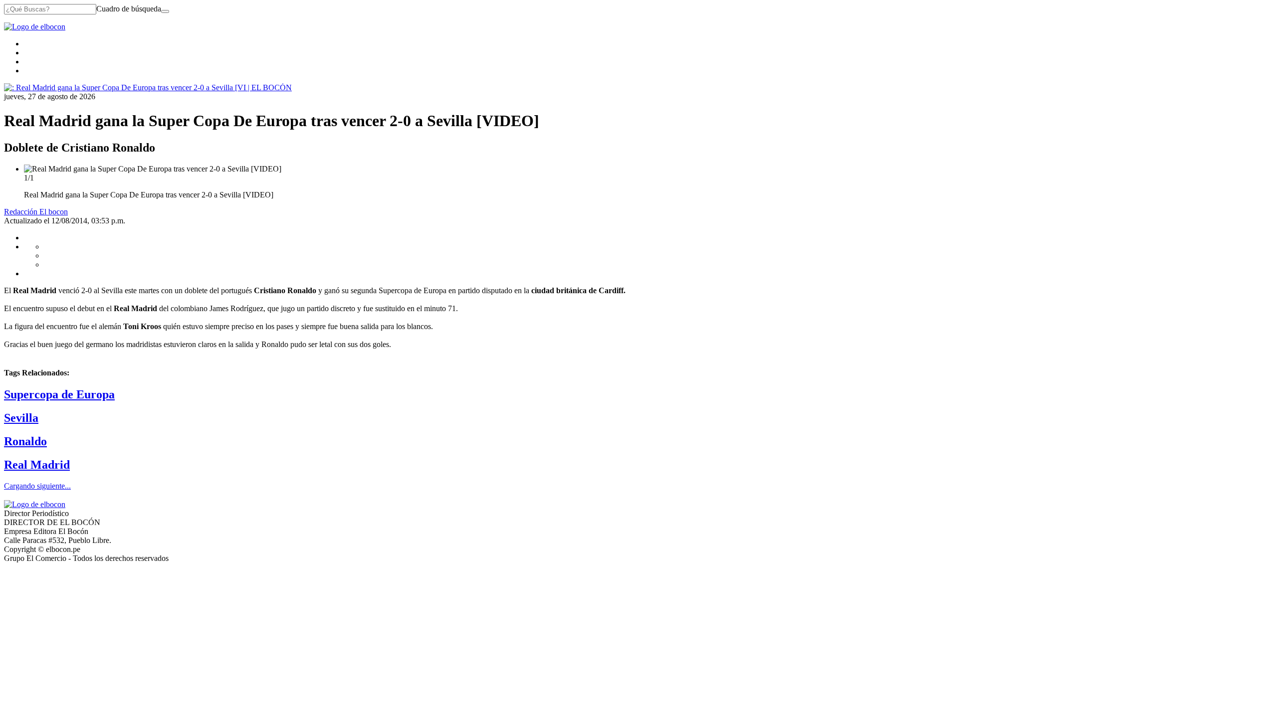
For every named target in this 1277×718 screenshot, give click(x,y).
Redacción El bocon (36, 211)
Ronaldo (25, 441)
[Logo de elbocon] (34, 26)
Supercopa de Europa (59, 394)
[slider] (638, 182)
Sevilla (21, 417)
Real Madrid (37, 464)
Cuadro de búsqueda (128, 8)
